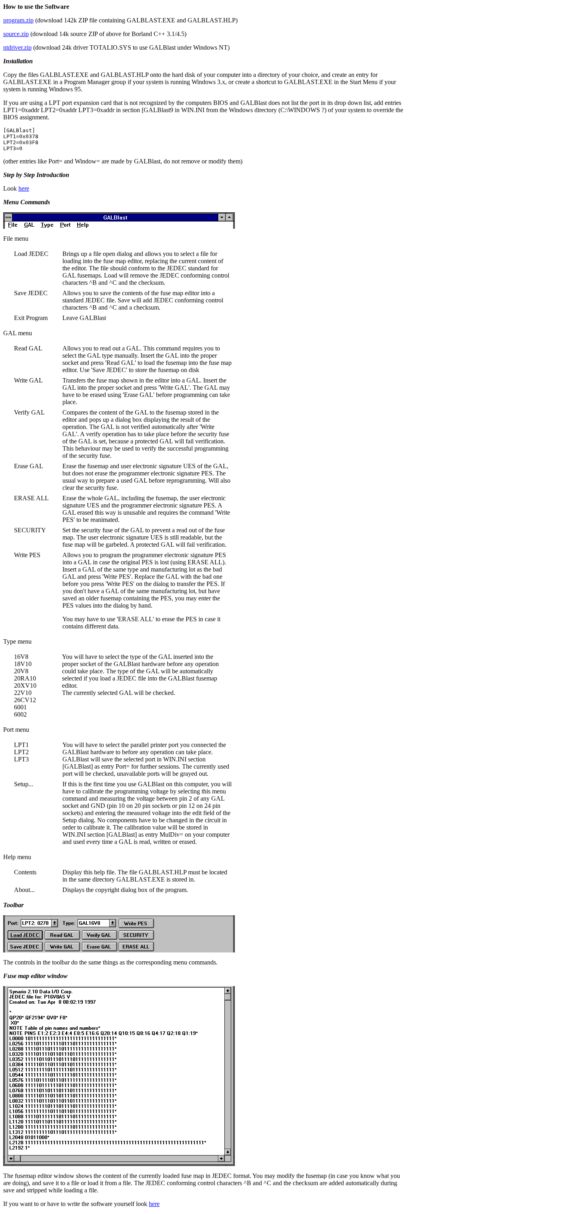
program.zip (18, 20)
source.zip (16, 33)
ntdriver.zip (17, 47)
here (23, 188)
